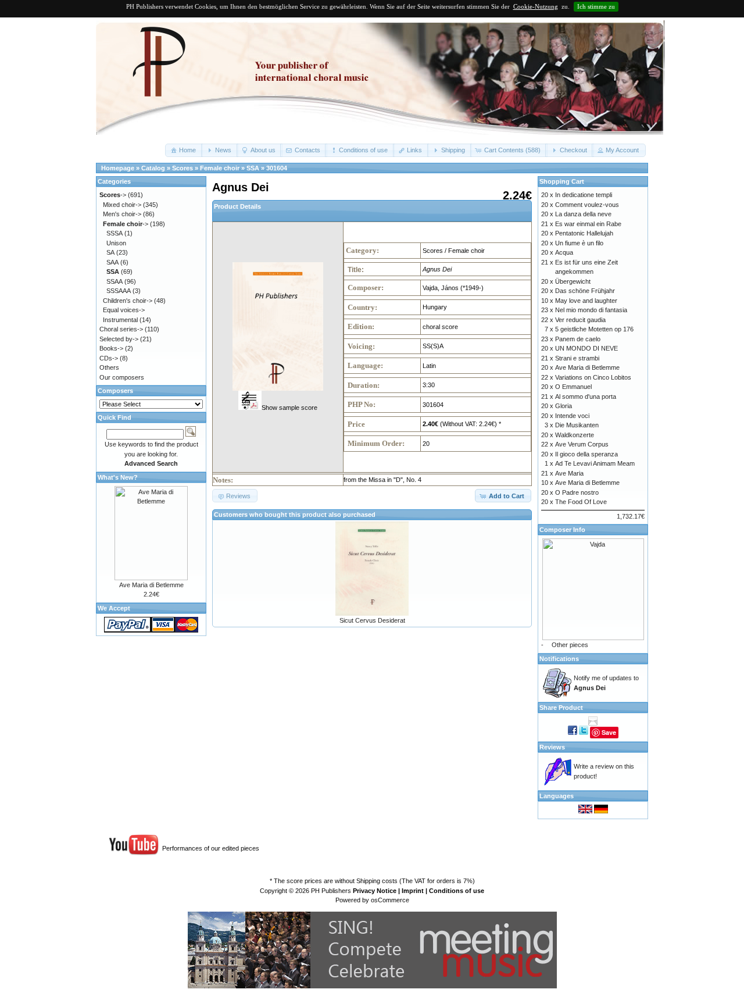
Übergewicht (573, 281)
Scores (182, 168)
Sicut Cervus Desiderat (372, 620)
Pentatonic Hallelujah (584, 233)
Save (609, 732)
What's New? (118, 477)
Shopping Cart (561, 181)
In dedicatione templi (583, 194)
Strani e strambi (577, 358)
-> (112, 194)
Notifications (559, 658)
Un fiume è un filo (579, 243)
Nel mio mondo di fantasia (591, 309)
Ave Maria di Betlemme (151, 584)
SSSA (114, 233)
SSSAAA (118, 290)
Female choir (219, 168)
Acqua (564, 252)
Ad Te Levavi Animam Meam (595, 463)
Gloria (563, 405)
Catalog (153, 168)
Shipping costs (377, 880)
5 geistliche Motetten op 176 (594, 329)
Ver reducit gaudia (580, 319)
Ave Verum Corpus (582, 444)
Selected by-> (118, 338)
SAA (112, 262)
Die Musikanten (577, 425)
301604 (276, 168)
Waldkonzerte (574, 434)
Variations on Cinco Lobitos (593, 377)
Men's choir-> (122, 213)
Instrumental (120, 319)
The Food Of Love (581, 501)
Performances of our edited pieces (210, 848)
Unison (116, 243)
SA (110, 252)
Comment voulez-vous (587, 204)
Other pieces (570, 644)
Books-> (111, 348)
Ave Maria (569, 473)
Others (109, 367)
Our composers (121, 377)
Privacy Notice (374, 890)
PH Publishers (331, 890)
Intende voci (572, 415)
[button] (184, 150)
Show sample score (289, 407)
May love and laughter (586, 300)
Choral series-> (121, 329)
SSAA (114, 281)
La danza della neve (583, 213)
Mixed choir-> (122, 204)
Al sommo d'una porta (585, 396)
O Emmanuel (573, 386)
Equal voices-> (124, 309)
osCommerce (390, 900)
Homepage (117, 168)
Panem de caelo (577, 338)
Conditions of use (456, 890)
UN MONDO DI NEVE (586, 348)
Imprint (413, 890)
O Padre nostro (577, 492)
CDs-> (108, 358)
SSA (252, 168)
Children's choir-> (127, 300)
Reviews (552, 747)
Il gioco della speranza (586, 454)
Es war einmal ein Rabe (588, 223)
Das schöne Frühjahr (585, 290)
